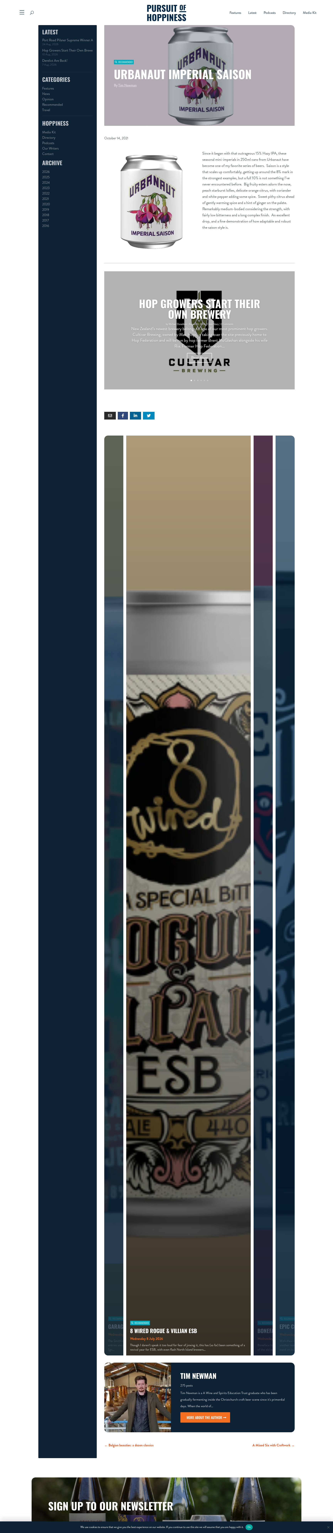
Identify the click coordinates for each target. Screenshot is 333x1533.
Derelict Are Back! (54, 60)
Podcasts (270, 13)
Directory (289, 13)
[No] (328, 1527)
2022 (46, 193)
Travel (46, 110)
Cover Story (213, 324)
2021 (45, 198)
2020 (46, 204)
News (46, 93)
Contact (48, 153)
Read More (199, 357)
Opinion (48, 99)
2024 (46, 182)
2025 (46, 177)
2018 (45, 214)
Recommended (52, 104)
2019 (45, 209)
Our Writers (50, 148)
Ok (249, 1527)
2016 (45, 225)
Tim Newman (127, 85)
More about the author (204, 1417)
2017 (45, 220)
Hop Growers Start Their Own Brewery (67, 50)
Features (235, 13)
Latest (252, 13)
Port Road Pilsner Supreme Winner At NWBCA (67, 40)
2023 (46, 187)
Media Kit (309, 13)
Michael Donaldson (178, 324)
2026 (46, 171)
